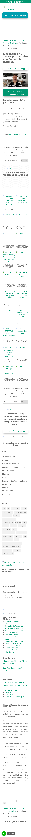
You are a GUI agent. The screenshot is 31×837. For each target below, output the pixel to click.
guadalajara (18, 522)
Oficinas (16, 539)
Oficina (5, 477)
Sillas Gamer (9, 652)
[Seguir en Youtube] (19, 828)
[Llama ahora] (4, 833)
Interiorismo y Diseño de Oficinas (14, 467)
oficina (25, 536)
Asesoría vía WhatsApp (16, 68)
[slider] (14, 85)
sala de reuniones (7, 550)
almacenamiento (16, 508)
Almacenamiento (8, 457)
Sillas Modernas (10, 624)
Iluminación (5, 526)
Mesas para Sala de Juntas (14, 628)
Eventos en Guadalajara (20, 512)
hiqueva (25, 522)
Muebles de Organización (14, 630)
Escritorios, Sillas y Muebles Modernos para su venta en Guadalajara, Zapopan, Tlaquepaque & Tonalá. (15, 419)
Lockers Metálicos (11, 648)
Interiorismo (13, 526)
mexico (14, 529)
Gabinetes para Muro (13, 643)
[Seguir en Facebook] (12, 828)
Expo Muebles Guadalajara (9, 519)
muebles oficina (18, 536)
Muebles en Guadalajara (8, 533)
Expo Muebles (16, 515)
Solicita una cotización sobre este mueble (16, 92)
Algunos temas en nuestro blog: (15, 444)
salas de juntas (16, 550)
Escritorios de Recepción (14, 626)
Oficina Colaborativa (7, 539)
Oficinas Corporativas (8, 543)
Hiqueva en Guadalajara (11, 464)
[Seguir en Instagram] (15, 828)
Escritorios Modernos (8, 512)
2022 (4, 508)
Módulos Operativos (12, 632)
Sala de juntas (7, 491)
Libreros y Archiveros (12, 645)
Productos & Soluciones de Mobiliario (11, 546)
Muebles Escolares (10, 43)
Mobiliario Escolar (11, 635)
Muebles (5, 474)
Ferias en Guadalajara (8, 522)
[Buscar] (4, 803)
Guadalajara (6, 460)
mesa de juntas (21, 526)
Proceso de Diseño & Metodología (14, 481)
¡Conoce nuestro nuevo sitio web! (15, 15)
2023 (8, 508)
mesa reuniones (6, 529)
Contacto (8, 692)
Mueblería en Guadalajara (14, 697)
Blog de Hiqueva (11, 690)
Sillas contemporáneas (8, 553)
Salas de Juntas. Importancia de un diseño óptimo (15, 570)
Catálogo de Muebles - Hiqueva (17, 134)
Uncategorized (7, 494)
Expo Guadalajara (7, 515)
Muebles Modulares (7, 536)
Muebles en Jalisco (11, 694)
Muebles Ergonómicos (21, 533)
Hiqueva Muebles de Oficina (13, 40)
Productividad (18, 543)
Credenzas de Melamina (14, 641)
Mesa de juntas (8, 471)
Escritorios (24, 508)
